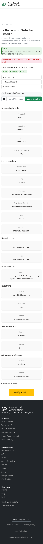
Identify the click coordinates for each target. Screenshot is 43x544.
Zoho (3, 468)
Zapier (4, 472)
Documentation (7, 450)
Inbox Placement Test (10, 436)
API (2, 454)
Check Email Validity (9, 502)
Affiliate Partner (7, 505)
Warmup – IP (6, 425)
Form (3, 457)
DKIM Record (10, 86)
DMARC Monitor (8, 428)
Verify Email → (33, 99)
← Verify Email (7, 24)
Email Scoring (7, 439)
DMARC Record (11, 82)
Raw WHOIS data (10, 383)
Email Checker (7, 421)
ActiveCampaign (8, 461)
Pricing (4, 490)
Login (3, 497)
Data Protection (20, 531)
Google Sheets (7, 475)
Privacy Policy (29, 525)
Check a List (6, 479)
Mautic (4, 464)
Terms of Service (12, 525)
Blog (3, 493)
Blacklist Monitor (8, 432)
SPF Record (9, 77)
